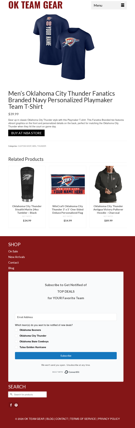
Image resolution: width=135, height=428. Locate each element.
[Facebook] (11, 404)
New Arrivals (16, 257)
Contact (13, 262)
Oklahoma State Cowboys (34, 341)
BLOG (50, 419)
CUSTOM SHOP (24, 146)
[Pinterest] (16, 404)
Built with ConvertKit (79, 371)
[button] (66, 336)
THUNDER (41, 146)
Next (124, 198)
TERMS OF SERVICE (83, 419)
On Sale (13, 251)
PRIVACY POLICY (109, 419)
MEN (34, 146)
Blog (11, 268)
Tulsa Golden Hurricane (33, 347)
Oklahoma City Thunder (33, 335)
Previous (11, 198)
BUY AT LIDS (27, 225)
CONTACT (61, 419)
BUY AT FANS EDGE (68, 225)
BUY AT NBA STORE (26, 133)
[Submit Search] (10, 394)
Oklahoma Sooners (30, 330)
